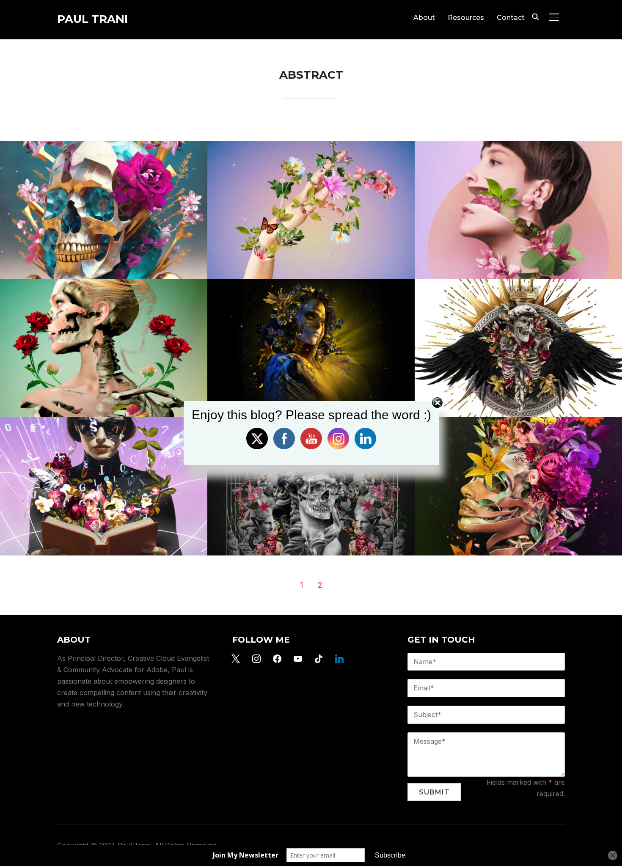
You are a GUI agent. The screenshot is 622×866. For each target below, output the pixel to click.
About (424, 18)
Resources (466, 18)
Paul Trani (92, 19)
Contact (511, 18)
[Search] (535, 16)
